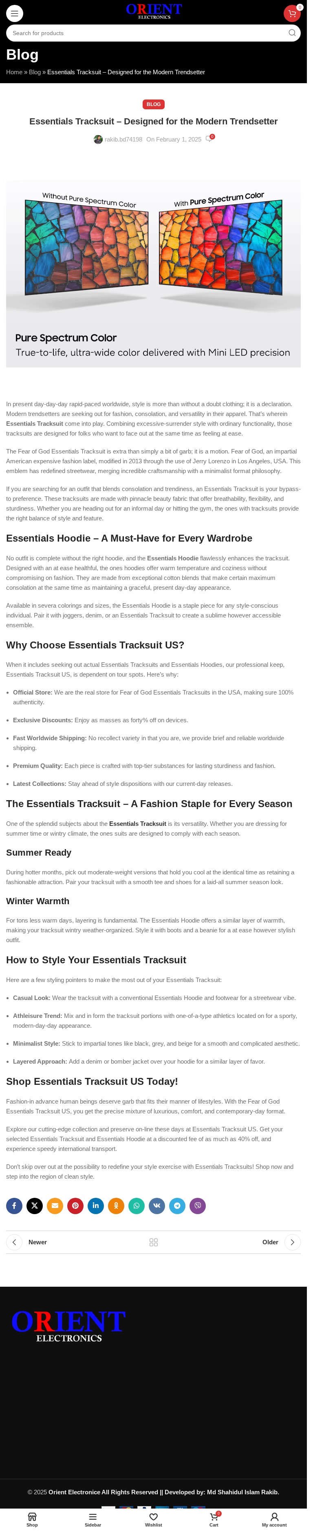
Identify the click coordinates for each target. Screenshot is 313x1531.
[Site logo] (153, 12)
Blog (35, 72)
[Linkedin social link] (96, 1206)
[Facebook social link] (14, 1206)
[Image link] (67, 1329)
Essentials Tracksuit (137, 823)
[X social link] (34, 1206)
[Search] (292, 33)
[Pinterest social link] (75, 1206)
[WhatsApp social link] (136, 1206)
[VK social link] (157, 1206)
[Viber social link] (198, 1206)
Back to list (153, 1242)
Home (14, 72)
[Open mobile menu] (14, 13)
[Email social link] (55, 1206)
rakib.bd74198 (123, 139)
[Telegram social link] (177, 1206)
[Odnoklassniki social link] (116, 1206)
